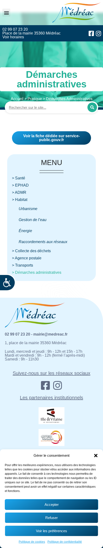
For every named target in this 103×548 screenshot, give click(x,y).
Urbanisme (28, 209)
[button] (95, 455)
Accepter (52, 504)
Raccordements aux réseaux (43, 242)
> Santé (18, 178)
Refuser (51, 518)
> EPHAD (20, 185)
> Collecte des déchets (31, 251)
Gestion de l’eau (32, 220)
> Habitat (19, 200)
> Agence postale (26, 258)
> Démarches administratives (36, 272)
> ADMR (19, 192)
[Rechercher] (92, 107)
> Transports (22, 265)
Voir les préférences (51, 531)
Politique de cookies (32, 541)
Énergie (25, 231)
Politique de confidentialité (64, 541)
